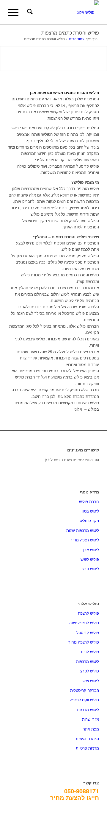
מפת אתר (91, 729)
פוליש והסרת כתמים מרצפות (70, 32)
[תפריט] (15, 12)
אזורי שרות (90, 719)
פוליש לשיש (90, 559)
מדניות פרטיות (87, 748)
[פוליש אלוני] (62, 12)
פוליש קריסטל (87, 632)
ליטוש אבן (91, 549)
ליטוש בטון (90, 511)
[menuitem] (29, 12)
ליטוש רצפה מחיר (84, 540)
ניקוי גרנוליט (89, 520)
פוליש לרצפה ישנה (84, 622)
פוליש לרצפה (88, 613)
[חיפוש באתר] (29, 12)
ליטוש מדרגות (88, 709)
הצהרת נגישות (87, 738)
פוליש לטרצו (89, 671)
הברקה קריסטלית (84, 690)
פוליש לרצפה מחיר (83, 642)
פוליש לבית (90, 651)
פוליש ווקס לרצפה (84, 700)
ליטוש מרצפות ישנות (82, 530)
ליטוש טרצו (90, 568)
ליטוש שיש (91, 680)
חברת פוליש (89, 501)
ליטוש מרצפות (87, 661)
